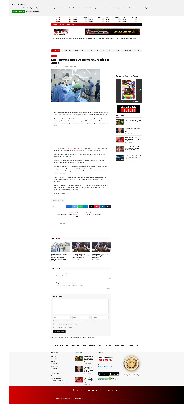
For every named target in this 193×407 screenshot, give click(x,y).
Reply (108, 278)
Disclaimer (54, 368)
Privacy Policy (54, 371)
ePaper (68, 24)
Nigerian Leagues (78, 38)
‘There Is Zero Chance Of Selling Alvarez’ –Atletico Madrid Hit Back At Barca (132, 148)
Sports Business (120, 346)
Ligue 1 (137, 50)
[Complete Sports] (61, 32)
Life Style (54, 56)
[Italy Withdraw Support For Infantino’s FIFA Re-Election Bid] (120, 130)
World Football (90, 38)
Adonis (62, 223)
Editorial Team (55, 366)
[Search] (139, 24)
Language (133, 38)
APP (73, 24)
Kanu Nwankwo (56, 200)
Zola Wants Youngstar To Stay (93, 215)
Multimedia (124, 38)
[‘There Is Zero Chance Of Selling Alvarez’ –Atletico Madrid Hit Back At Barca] (120, 149)
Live (117, 38)
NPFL (83, 50)
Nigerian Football (65, 38)
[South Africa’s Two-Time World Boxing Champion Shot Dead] (101, 247)
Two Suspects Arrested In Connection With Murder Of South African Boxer (80, 256)
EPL (103, 50)
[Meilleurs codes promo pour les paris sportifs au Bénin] (120, 122)
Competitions (109, 38)
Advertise (53, 361)
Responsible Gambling (57, 380)
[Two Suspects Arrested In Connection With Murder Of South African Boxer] (81, 247)
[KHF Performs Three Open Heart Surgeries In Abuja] (75, 101)
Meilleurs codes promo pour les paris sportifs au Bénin (133, 121)
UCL (98, 50)
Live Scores (55, 50)
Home (57, 38)
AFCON (90, 50)
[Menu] (53, 38)
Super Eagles (67, 50)
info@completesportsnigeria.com (106, 366)
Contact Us (54, 359)
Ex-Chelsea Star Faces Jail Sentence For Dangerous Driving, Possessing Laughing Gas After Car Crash (59, 258)
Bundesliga (128, 50)
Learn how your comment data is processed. (84, 337)
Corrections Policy (56, 376)
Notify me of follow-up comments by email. (66, 324)
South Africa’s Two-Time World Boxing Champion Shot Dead (100, 256)
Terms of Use (54, 363)
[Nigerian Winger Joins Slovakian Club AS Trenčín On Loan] (120, 139)
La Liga (111, 50)
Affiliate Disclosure (56, 378)
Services (62, 24)
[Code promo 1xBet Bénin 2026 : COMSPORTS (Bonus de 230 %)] (120, 158)
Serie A (118, 50)
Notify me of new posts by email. (63, 327)
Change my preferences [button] (32, 11)
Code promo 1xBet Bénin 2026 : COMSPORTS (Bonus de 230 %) (133, 157)
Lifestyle (100, 346)
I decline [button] (21, 11)
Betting (55, 24)
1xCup (76, 50)
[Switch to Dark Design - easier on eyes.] (137, 24)
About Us (53, 356)
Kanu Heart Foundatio (72, 148)
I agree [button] (15, 11)
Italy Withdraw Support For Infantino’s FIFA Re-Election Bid (132, 130)
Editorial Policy (55, 373)
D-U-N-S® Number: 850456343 (59, 383)
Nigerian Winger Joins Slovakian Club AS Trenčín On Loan (133, 139)
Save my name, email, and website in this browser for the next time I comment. (76, 321)
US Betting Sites (133, 346)
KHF (63, 200)
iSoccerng (109, 346)
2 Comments (66, 66)
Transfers (101, 38)
